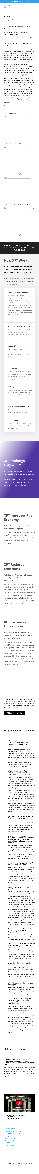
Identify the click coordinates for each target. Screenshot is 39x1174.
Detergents (12, 387)
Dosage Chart (9, 1136)
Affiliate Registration (14, 713)
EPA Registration (10, 1129)
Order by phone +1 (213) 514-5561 (19, 1)
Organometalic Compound (18, 292)
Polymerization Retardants (19, 326)
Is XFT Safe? (8, 1143)
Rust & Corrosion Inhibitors (19, 406)
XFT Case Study (9, 1140)
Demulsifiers (13, 346)
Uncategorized (8, 20)
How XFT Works (9, 1145)
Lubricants (12, 368)
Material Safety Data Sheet (13, 1131)
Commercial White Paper (12, 1133)
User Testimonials (10, 1138)
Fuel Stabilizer (14, 420)
